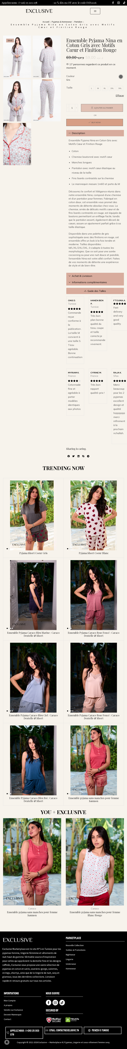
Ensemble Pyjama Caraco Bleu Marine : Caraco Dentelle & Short (33, 634)
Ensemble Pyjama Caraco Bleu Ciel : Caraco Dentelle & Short (33, 717)
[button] (95, 11)
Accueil (46, 21)
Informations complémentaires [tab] (89, 282)
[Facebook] (113, 3)
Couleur (70, 76)
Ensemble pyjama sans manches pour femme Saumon (93, 799)
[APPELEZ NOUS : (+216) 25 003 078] (8, 1032)
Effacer (120, 95)
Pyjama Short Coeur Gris (33, 553)
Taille (69, 87)
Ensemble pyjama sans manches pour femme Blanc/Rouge (95, 914)
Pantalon (78, 21)
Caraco (32, 908)
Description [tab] (78, 133)
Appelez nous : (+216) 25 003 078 (19, 2)
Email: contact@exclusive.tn (64, 1030)
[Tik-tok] (124, 3)
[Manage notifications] (6, 1042)
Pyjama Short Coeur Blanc (94, 553)
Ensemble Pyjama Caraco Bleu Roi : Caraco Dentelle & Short (33, 799)
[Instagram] (118, 3)
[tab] (95, 133)
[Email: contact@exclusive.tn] (47, 1030)
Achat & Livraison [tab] (82, 275)
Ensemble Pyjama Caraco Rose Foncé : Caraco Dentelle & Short (93, 634)
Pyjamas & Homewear (62, 21)
